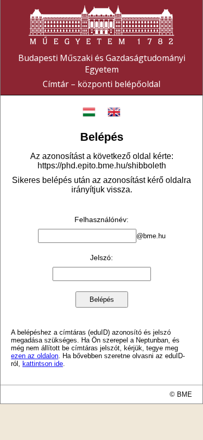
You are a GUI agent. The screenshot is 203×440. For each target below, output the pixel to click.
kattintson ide (42, 364)
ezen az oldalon (34, 356)
